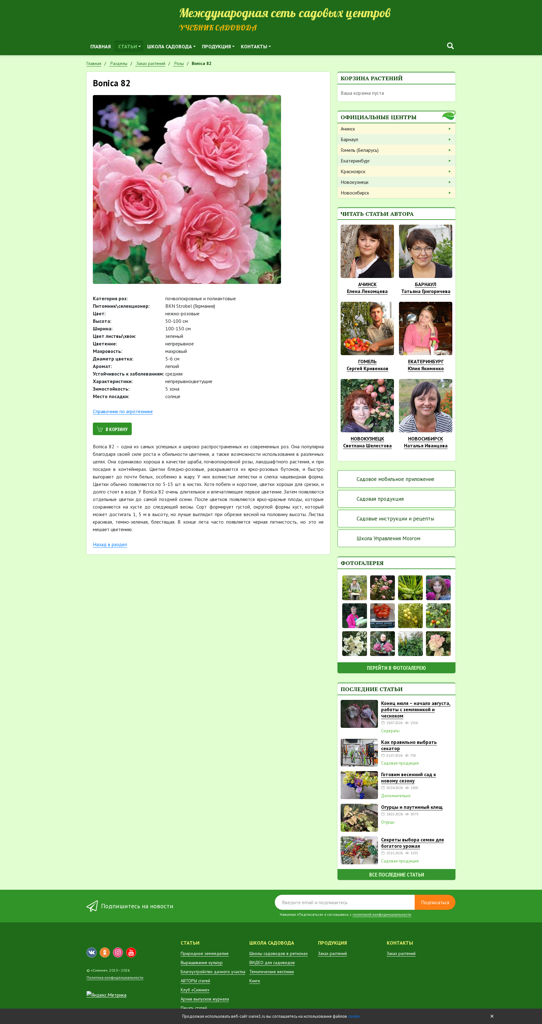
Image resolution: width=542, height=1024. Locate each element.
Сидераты (390, 730)
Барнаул (349, 139)
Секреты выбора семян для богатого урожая (412, 842)
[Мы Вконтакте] (92, 952)
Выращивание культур (202, 962)
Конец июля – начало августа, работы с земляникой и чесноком (415, 709)
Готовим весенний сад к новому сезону (408, 777)
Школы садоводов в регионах (278, 953)
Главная (100, 46)
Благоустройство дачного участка (213, 971)
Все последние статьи (396, 874)
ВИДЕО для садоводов (272, 962)
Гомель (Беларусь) (360, 150)
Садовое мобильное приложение (395, 479)
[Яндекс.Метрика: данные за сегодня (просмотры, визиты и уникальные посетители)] (106, 995)
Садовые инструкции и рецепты (395, 518)
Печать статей (194, 1008)
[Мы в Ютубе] (131, 952)
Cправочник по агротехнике (123, 411)
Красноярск (353, 171)
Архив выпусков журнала (205, 999)
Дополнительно (396, 795)
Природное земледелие (205, 953)
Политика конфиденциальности (115, 977)
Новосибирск (355, 192)
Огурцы (388, 822)
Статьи (127, 46)
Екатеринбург (355, 160)
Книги (254, 981)
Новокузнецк (355, 182)
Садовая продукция (380, 498)
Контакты (254, 46)
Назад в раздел (110, 544)
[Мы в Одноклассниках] (105, 952)
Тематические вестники (271, 971)
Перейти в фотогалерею (396, 667)
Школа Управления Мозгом (388, 538)
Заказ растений (332, 953)
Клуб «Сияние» (195, 990)
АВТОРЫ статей (195, 981)
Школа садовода (169, 46)
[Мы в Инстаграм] (118, 952)
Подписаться (435, 902)
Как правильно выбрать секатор (409, 745)
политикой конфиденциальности (382, 914)
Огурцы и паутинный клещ (412, 807)
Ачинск (348, 128)
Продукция (216, 46)
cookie (354, 1016)
